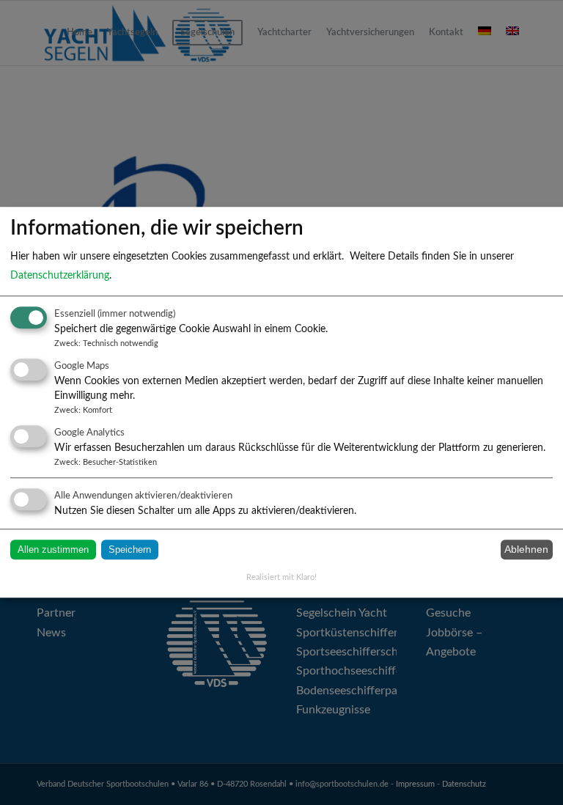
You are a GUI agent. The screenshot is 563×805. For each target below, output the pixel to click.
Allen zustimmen (53, 549)
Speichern (129, 549)
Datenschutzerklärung (59, 276)
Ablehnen (526, 550)
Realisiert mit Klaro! (281, 577)
